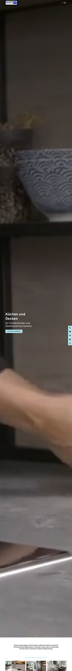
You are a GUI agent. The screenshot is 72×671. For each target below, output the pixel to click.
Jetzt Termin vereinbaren (14, 331)
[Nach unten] (36, 635)
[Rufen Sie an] (70, 328)
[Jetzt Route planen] (70, 335)
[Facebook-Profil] (70, 339)
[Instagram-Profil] (70, 343)
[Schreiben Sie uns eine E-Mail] (70, 332)
